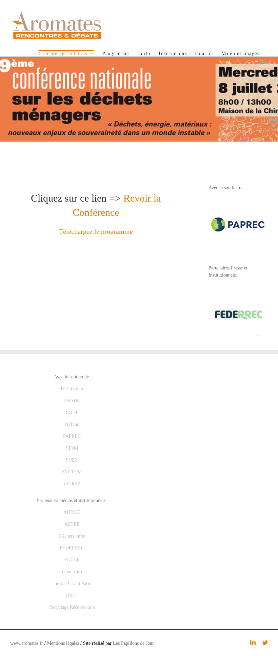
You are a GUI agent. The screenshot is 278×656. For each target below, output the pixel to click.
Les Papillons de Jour (133, 643)
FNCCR (72, 559)
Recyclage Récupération (72, 607)
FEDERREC (72, 547)
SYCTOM (72, 471)
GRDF (72, 412)
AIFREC (71, 512)
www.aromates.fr (26, 643)
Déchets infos (72, 536)
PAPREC (72, 436)
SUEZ (72, 460)
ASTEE (72, 524)
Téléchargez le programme (96, 231)
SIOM (72, 448)
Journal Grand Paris (72, 583)
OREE (72, 595)
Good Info (72, 571)
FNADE (72, 400)
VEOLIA (72, 483)
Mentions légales (63, 643)
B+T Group (72, 388)
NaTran (72, 424)
